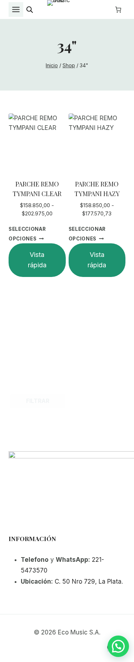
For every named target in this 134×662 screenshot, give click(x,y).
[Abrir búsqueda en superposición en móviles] (29, 9)
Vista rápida (37, 260)
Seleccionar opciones (27, 234)
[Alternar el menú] (16, 9)
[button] (118, 646)
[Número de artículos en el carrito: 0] (118, 9)
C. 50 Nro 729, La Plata (88, 581)
